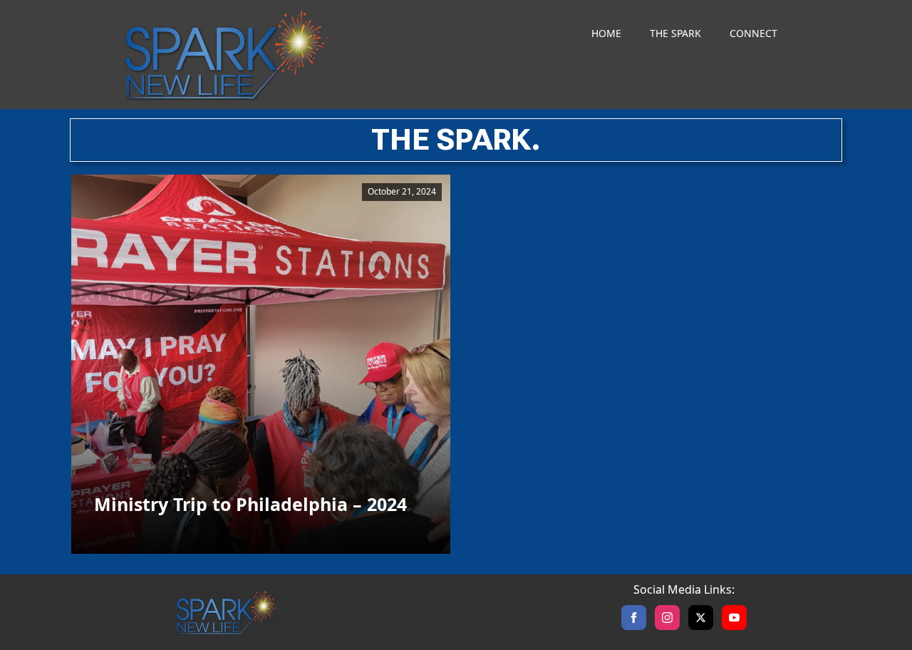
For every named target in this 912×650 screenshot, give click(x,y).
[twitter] (700, 617)
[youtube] (734, 617)
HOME (606, 33)
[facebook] (633, 617)
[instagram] (667, 617)
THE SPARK (675, 33)
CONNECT (753, 33)
